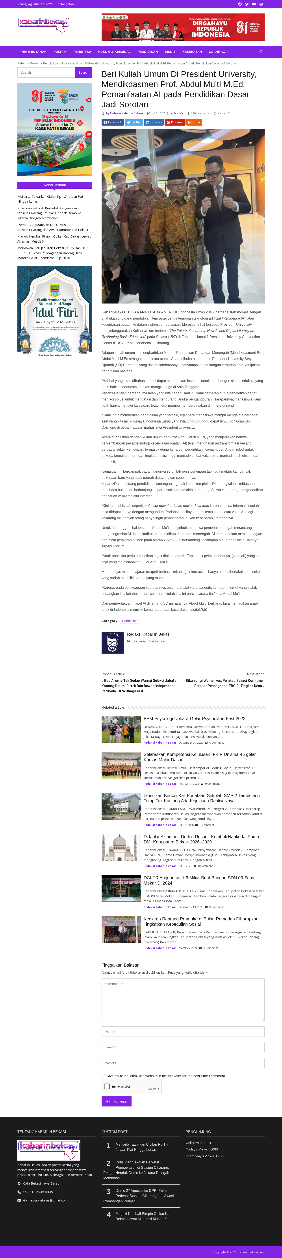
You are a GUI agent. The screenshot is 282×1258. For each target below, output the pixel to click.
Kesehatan (192, 51)
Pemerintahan (34, 51)
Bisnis (170, 51)
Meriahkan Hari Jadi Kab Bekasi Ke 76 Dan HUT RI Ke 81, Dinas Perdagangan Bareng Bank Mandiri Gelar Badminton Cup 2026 (53, 253)
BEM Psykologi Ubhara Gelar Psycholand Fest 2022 (194, 718)
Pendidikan (148, 51)
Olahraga (218, 51)
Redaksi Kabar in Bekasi (126, 113)
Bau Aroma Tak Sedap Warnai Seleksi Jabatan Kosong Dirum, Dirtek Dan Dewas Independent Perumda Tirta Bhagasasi (140, 685)
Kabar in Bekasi (28, 63)
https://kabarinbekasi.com (146, 641)
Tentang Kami (65, 4)
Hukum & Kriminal (114, 51)
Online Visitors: (197, 1142)
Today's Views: (197, 1149)
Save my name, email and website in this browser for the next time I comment (165, 1075)
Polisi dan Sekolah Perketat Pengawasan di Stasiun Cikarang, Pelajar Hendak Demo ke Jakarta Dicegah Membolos (49, 213)
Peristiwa (82, 51)
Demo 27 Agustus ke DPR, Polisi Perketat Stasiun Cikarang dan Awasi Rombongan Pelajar (138, 1196)
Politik (60, 51)
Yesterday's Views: (200, 1156)
